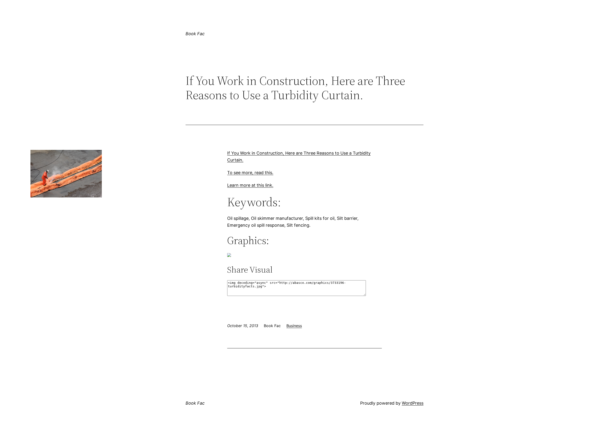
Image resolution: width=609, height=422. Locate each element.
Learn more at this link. (250, 185)
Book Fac (195, 33)
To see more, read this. (250, 172)
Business (294, 325)
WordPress (412, 403)
